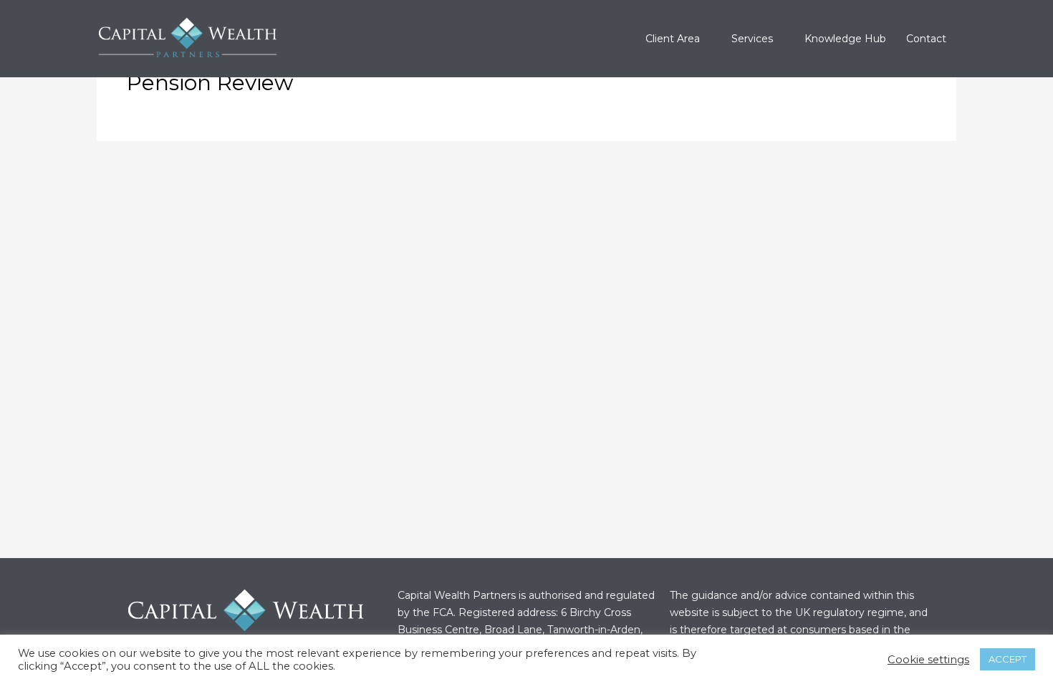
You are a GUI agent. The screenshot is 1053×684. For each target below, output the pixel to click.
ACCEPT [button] (1007, 659)
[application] (705, 38)
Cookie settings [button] (928, 659)
